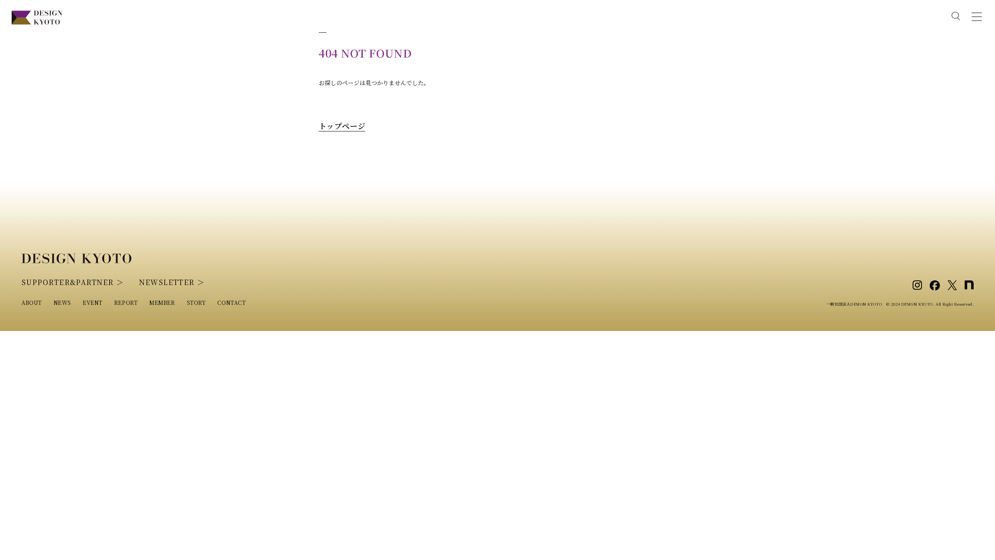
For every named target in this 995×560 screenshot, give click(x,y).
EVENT (93, 302)
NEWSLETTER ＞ (171, 282)
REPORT (126, 302)
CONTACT (231, 302)
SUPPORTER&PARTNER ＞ (72, 282)
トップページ (342, 125)
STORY (196, 302)
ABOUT (31, 302)
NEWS (62, 302)
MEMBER (162, 302)
